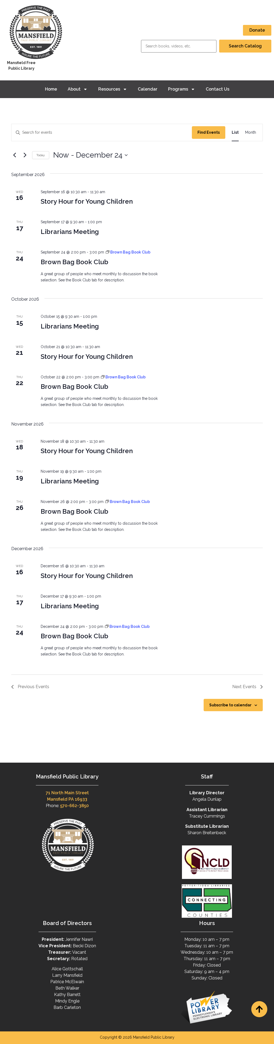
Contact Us (217, 89)
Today (40, 155)
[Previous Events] (14, 155)
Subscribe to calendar (230, 705)
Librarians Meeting (70, 232)
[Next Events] (25, 155)
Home (51, 89)
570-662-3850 (74, 805)
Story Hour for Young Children (87, 201)
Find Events (208, 132)
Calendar (147, 89)
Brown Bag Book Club (74, 262)
